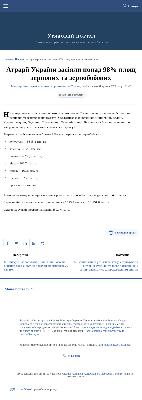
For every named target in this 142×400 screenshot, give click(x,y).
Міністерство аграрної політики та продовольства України (45, 86)
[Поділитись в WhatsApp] (34, 243)
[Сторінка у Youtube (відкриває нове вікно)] (77, 364)
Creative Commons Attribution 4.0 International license (92, 373)
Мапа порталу (17, 289)
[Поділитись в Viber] (42, 243)
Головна (8, 59)
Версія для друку (125, 232)
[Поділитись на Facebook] (8, 243)
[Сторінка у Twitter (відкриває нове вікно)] (71, 364)
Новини (19, 59)
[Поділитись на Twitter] (16, 243)
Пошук (133, 6)
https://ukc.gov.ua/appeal (117, 344)
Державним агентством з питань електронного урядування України (73, 323)
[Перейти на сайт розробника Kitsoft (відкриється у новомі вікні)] (21, 389)
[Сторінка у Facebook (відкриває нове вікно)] (64, 364)
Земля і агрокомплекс (71, 94)
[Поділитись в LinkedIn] (25, 243)
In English (74, 355)
